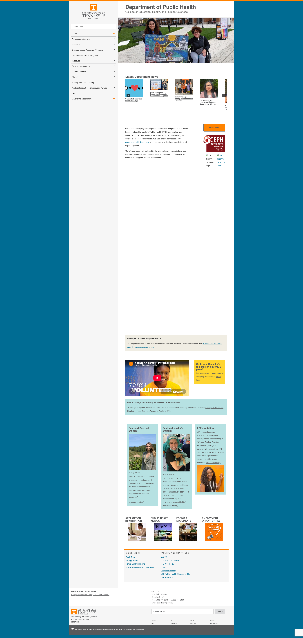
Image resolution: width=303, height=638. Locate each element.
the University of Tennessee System (101, 629)
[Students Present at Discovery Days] (134, 88)
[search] (93, 26)
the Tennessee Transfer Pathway (133, 629)
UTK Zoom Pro (167, 577)
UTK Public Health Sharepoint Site (175, 574)
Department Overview (81, 39)
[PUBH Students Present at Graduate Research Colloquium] (159, 84)
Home (74, 33)
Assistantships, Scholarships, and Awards (89, 87)
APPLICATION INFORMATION (133, 519)
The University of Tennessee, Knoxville (93, 11)
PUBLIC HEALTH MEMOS (160, 519)
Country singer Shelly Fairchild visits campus (184, 98)
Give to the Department (81, 98)
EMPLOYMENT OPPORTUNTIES (211, 519)
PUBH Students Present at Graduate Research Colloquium (159, 94)
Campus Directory (168, 570)
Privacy (212, 620)
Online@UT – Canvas (170, 560)
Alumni (75, 77)
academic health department (137, 142)
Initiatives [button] (76, 60)
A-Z (172, 620)
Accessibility (214, 623)
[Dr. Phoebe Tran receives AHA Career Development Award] (209, 88)
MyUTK (164, 557)
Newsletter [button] (76, 44)
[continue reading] (136, 502)
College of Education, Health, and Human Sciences (156, 11)
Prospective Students (81, 66)
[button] (128, 95)
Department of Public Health (160, 6)
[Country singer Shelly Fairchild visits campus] (184, 87)
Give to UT (193, 623)
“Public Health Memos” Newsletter (140, 567)
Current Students (79, 71)
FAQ (74, 93)
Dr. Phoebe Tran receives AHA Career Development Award (208, 102)
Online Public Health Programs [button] (85, 55)
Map (153, 623)
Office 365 (165, 567)
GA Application (132, 560)
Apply (192, 620)
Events (154, 620)
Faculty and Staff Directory (83, 82)
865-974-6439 (178, 600)
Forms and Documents (135, 563)
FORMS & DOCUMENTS (183, 519)
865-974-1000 (75, 622)
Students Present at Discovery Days (133, 100)
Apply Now (130, 557)
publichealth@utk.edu (165, 603)
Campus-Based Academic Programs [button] (87, 49)
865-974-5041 (162, 600)
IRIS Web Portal (167, 563)
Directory (174, 623)
